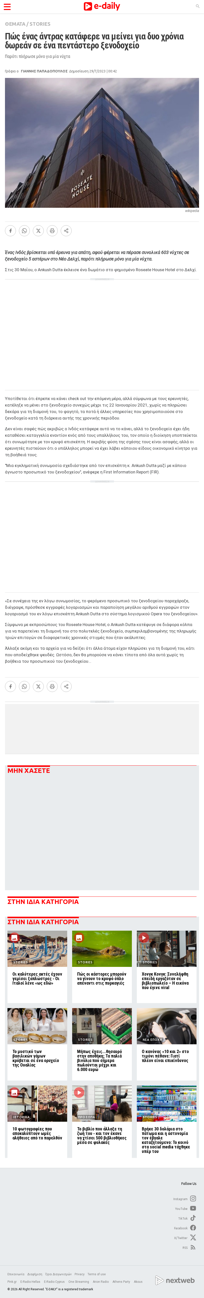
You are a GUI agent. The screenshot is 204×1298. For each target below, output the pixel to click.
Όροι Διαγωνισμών (58, 1274)
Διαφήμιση (34, 1274)
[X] (38, 230)
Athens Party (121, 1282)
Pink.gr (12, 1282)
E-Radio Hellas (30, 1282)
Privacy (80, 1274)
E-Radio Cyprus (54, 1282)
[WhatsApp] (24, 230)
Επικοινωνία (15, 1274)
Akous (138, 1282)
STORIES (40, 24)
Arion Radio (101, 1282)
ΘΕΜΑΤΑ (15, 24)
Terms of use (97, 1274)
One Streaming (79, 1282)
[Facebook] (10, 230)
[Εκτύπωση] (52, 230)
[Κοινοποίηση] (66, 230)
